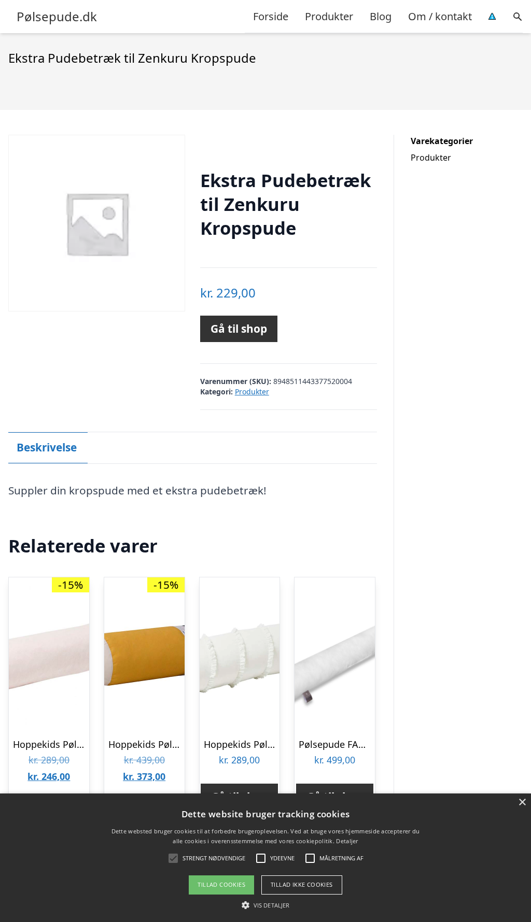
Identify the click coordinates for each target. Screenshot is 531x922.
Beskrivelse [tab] (47, 447)
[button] (265, 905)
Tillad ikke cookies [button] (302, 884)
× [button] (522, 802)
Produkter (329, 16)
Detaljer (347, 841)
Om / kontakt (440, 16)
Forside (270, 16)
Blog (381, 16)
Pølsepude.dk (57, 16)
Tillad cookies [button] (221, 884)
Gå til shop (239, 328)
